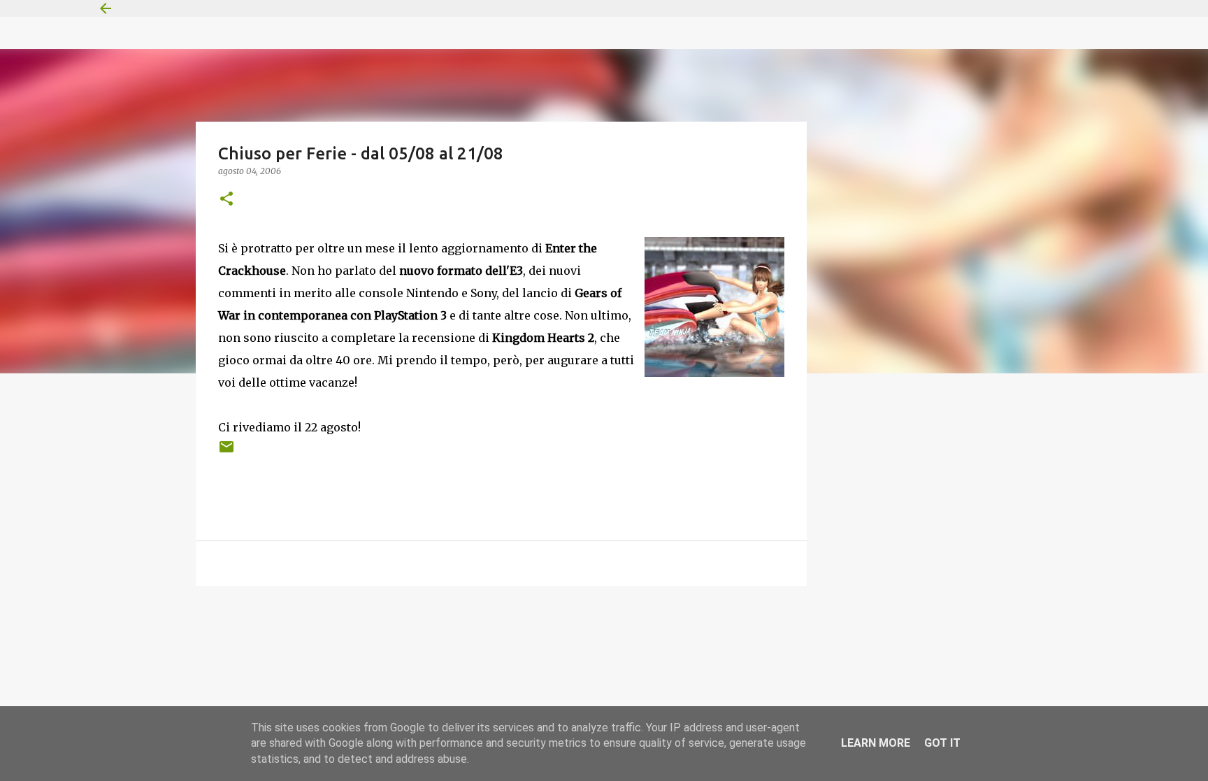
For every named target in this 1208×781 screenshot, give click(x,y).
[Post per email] (226, 452)
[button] (226, 199)
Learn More (875, 743)
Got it (942, 743)
